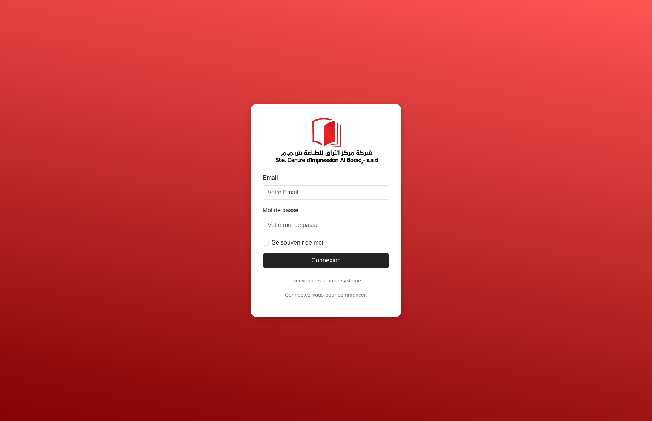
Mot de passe (280, 210)
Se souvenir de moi (297, 242)
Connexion (326, 260)
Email (270, 178)
